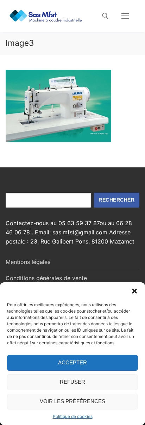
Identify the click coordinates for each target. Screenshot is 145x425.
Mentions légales (28, 261)
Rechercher (116, 200)
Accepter (72, 362)
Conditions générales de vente (46, 278)
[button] (134, 291)
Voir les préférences (72, 401)
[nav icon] (125, 15)
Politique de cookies (73, 416)
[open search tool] (105, 16)
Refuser (72, 382)
